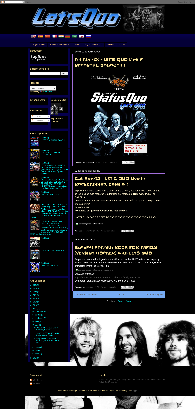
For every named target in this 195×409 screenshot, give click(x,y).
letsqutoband (151, 380)
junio (37, 321)
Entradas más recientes (86, 294)
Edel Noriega (37, 380)
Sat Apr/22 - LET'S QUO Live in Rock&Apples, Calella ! (110, 181)
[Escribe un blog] (125, 162)
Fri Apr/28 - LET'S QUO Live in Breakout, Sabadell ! (109, 62)
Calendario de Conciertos (60, 45)
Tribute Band (113, 382)
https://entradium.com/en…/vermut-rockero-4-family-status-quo (108, 277)
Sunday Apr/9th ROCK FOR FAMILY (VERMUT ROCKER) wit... (46, 341)
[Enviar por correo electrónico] (123, 162)
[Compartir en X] (128, 162)
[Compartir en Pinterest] (133, 162)
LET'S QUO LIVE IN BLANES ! (53, 250)
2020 (35, 298)
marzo (37, 347)
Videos (122, 45)
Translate (48, 92)
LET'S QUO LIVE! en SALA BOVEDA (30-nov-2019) (51, 222)
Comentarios (38, 120)
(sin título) (45, 138)
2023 (35, 288)
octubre (38, 315)
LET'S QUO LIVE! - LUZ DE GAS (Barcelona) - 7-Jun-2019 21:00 (54, 206)
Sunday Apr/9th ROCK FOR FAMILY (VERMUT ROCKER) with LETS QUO (116, 250)
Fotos (77, 45)
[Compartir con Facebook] (130, 162)
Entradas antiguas (154, 294)
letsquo (143, 380)
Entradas (37, 116)
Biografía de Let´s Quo (93, 45)
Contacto (110, 45)
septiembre (39, 318)
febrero (38, 350)
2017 (35, 308)
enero (37, 354)
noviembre (39, 311)
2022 (35, 292)
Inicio (121, 294)
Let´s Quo (116, 380)
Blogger (134, 391)
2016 (35, 358)
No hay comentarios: (110, 162)
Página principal (39, 45)
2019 (35, 302)
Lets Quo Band (134, 380)
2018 (35, 305)
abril (37, 325)
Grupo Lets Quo (105, 380)
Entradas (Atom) (124, 301)
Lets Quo (36, 383)
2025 (35, 285)
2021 (35, 295)
